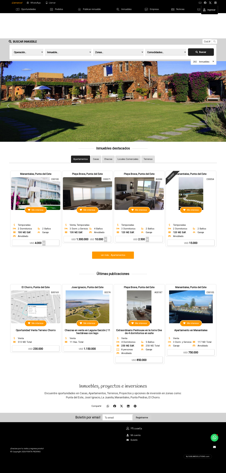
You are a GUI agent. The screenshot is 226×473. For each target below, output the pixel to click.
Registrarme (142, 417)
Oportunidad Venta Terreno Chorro (36, 330)
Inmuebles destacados (113, 148)
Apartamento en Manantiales (190, 330)
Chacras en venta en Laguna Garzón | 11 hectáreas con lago (87, 332)
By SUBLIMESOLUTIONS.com (197, 456)
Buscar (202, 52)
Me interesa (37, 210)
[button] (102, 66)
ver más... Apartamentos (113, 255)
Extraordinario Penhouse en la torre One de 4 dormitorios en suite (139, 332)
